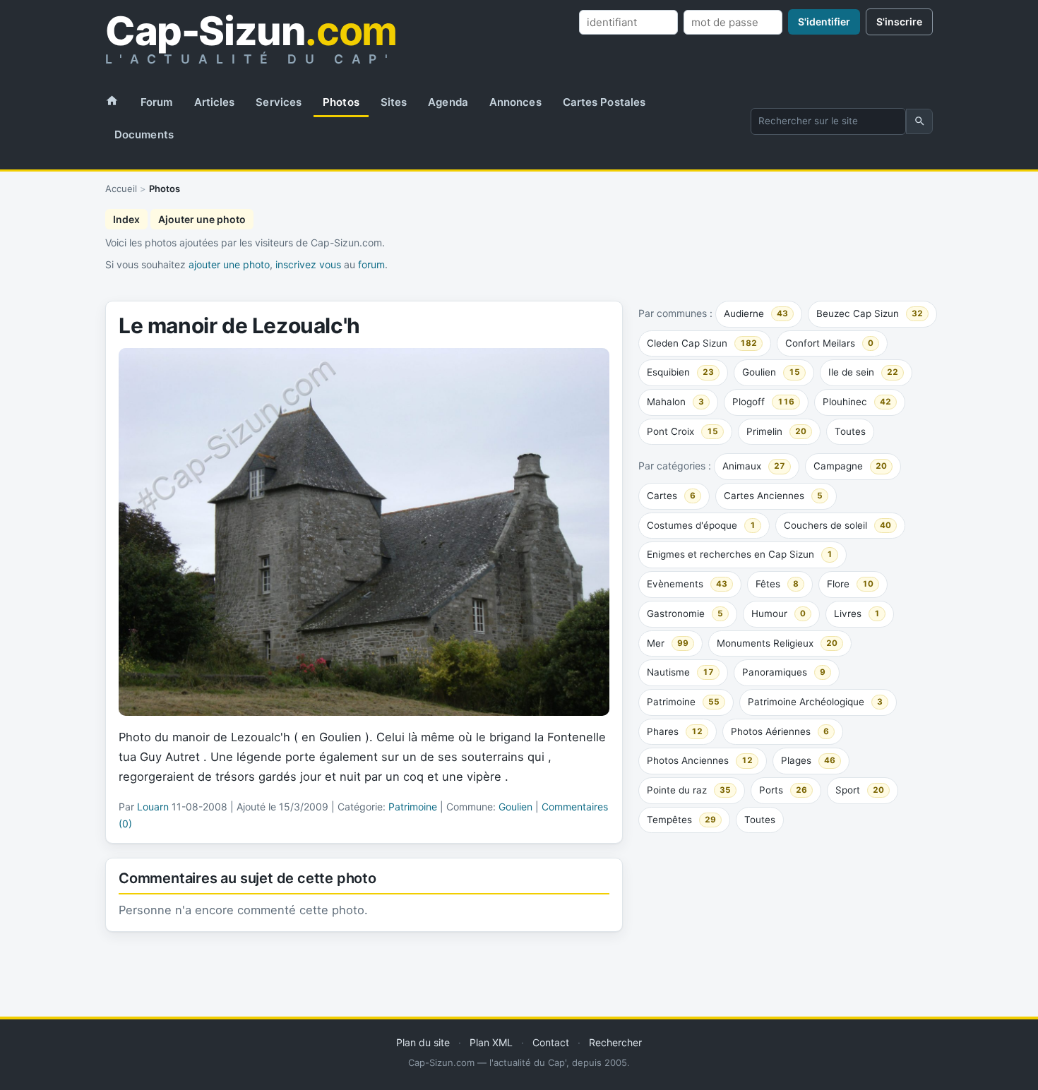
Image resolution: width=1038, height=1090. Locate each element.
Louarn (153, 807)
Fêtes (777, 583)
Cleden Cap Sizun (702, 343)
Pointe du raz (689, 790)
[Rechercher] (919, 121)
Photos (341, 102)
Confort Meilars (829, 343)
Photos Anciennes (700, 760)
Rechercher (615, 1042)
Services (279, 102)
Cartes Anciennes (773, 495)
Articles (214, 102)
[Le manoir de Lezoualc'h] (364, 532)
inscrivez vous (308, 264)
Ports (783, 790)
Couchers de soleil (837, 525)
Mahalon (675, 401)
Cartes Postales (604, 102)
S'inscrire (899, 22)
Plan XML (491, 1042)
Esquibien (680, 372)
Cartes (671, 495)
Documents (144, 134)
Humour (778, 613)
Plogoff (763, 401)
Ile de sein (863, 372)
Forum (157, 102)
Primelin (776, 431)
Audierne (756, 313)
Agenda (448, 102)
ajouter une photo (229, 264)
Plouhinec (857, 401)
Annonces (515, 102)
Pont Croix (682, 431)
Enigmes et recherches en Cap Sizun (740, 554)
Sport (859, 790)
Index (126, 219)
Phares (675, 731)
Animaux (753, 466)
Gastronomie (685, 613)
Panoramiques (783, 672)
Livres (857, 613)
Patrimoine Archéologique (815, 701)
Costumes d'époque (701, 525)
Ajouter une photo (202, 219)
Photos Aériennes (780, 731)
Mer (667, 643)
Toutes (850, 431)
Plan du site (423, 1042)
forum (371, 264)
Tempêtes (681, 819)
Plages (808, 760)
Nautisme (680, 672)
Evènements (687, 583)
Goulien (771, 372)
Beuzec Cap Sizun (869, 313)
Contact (550, 1042)
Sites (394, 102)
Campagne (850, 466)
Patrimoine (683, 701)
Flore (850, 583)
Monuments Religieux (777, 643)
